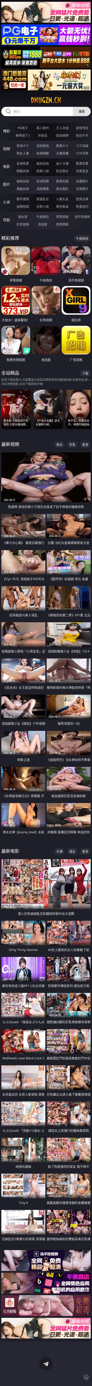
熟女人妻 (23, 153)
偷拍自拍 (42, 163)
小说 (6, 202)
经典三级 (42, 171)
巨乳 (72, 444)
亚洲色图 (42, 181)
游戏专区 (82, 128)
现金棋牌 (62, 135)
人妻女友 (62, 199)
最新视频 (10, 444)
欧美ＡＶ (62, 145)
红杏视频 (23, 224)
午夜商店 (42, 217)
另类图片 (82, 189)
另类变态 (82, 171)
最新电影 (10, 851)
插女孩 (22, 217)
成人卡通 (62, 163)
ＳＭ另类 (82, 153)
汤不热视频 (82, 217)
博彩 (6, 131)
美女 (59, 444)
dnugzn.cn (46, 100)
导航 (6, 219)
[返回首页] (86, 1377)
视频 (6, 148)
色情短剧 (62, 224)
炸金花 (42, 135)
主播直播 (62, 153)
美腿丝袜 (23, 189)
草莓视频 (62, 217)
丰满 (59, 851)
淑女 (72, 851)
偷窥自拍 (23, 181)
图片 (6, 184)
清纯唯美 (42, 189)
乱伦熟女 (62, 171)
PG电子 (23, 128)
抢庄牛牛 (82, 135)
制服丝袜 (23, 171)
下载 (85, 373)
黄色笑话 (62, 206)
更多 (85, 444)
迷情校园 (23, 206)
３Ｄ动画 (82, 145)
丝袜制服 (42, 153)
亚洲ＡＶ (23, 145)
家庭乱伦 (42, 199)
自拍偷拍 (42, 145)
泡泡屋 (42, 224)
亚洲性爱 (23, 163)
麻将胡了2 (23, 135)
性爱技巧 (82, 206)
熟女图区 (62, 189)
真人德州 (42, 128)
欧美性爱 (82, 163)
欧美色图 (62, 181)
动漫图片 (82, 181)
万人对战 (62, 128)
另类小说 (42, 206)
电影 (6, 166)
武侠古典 (82, 199)
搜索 (82, 111)
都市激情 (23, 199)
